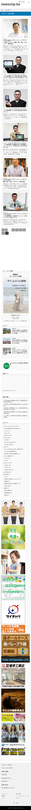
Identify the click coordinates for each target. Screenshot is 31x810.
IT (8, 74)
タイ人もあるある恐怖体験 (9, 451)
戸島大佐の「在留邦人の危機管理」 (11, 453)
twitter (21, 2)
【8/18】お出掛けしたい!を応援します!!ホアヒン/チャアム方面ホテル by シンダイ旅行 (20, 332)
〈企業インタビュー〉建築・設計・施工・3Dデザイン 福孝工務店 (15, 43)
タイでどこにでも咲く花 (9, 442)
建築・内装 (7, 485)
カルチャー (6, 437)
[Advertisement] (15, 252)
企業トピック (7, 435)
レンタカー (6, 458)
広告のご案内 (4, 774)
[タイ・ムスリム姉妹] (16, 312)
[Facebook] (17, 803)
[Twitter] (14, 803)
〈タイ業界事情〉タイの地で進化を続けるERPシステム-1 (15, 111)
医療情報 (6, 481)
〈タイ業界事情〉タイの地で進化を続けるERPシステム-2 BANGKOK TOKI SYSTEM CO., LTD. (15, 77)
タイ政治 (6, 465)
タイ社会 (6, 467)
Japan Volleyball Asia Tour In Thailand (11, 428)
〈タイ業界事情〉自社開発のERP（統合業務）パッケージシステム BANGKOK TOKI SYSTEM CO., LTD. (15, 146)
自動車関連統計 (7, 492)
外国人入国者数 (7, 490)
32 (16, 229)
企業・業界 (11, 74)
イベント (6, 430)
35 (3, 233)
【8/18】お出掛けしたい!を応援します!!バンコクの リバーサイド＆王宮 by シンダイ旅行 (20, 341)
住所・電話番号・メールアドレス (8, 787)
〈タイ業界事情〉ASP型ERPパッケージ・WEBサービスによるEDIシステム (15, 216)
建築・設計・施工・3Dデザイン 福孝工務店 (14, 181)
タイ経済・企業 (7, 469)
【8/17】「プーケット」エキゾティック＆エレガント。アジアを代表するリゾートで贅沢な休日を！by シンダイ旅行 (15, 352)
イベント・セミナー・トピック (10, 426)
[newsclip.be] (10, 4)
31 (13, 229)
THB (10, 390)
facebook (24, 2)
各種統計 (5, 488)
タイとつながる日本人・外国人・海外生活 (12, 449)
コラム (5, 446)
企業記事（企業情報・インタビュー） (14, 179)
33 (20, 229)
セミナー (6, 432)
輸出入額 (6, 494)
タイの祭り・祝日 (7, 444)
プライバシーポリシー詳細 (7, 767)
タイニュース (6, 462)
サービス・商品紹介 (7, 455)
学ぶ (5, 460)
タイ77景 (6, 439)
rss (19, 2)
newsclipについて (5, 781)
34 (24, 229)
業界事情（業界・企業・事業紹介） (20, 74)
